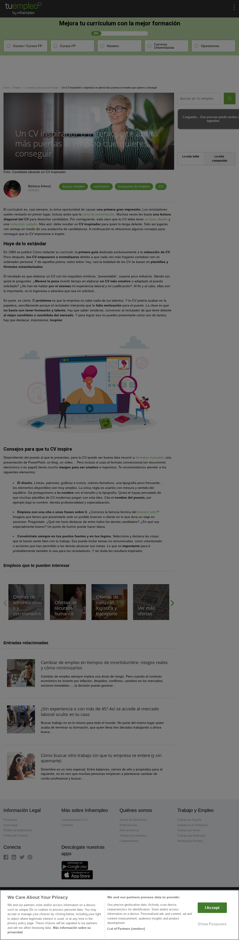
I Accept (212, 908)
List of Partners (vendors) (126, 928)
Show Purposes (212, 924)
